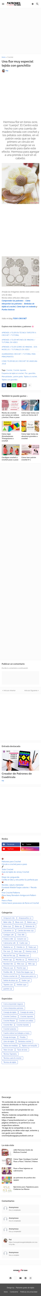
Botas (18, 926)
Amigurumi (9, 918)
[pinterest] (25, 1278)
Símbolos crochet (24, 1041)
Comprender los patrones (12, 301)
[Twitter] (9, 385)
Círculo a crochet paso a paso (14, 864)
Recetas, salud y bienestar (13, 885)
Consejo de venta (26, 1012)
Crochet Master (9, 1021)
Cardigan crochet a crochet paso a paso (10, 458)
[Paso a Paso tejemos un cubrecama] (7, 1170)
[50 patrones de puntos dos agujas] (7, 1180)
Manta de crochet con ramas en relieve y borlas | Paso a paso (10, 415)
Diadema (8, 947)
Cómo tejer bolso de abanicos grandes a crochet (29, 436)
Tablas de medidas (10, 1046)
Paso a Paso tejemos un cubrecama (23, 1169)
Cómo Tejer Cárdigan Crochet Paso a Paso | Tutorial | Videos (25, 1160)
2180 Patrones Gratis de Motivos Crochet (23, 1151)
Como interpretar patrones (13, 1008)
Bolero (31, 922)
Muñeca (32, 960)
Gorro (18, 951)
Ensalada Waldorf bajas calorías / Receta (19, 887)
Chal (21, 935)
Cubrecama (9, 943)
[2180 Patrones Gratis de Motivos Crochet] (7, 1152)
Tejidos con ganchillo (9, 380)
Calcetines (8, 930)
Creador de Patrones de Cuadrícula (17, 775)
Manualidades (7, 376)
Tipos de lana (22, 1050)
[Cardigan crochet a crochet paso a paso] (11, 449)
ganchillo (31, 373)
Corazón (21, 939)
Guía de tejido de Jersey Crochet (15, 872)
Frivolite (23, 1037)
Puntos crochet (10, 976)
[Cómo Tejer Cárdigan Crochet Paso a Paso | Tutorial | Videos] (7, 1161)
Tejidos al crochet (30, 376)
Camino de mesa (25, 930)
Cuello (23, 943)
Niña (20, 964)
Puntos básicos (8, 310)
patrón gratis (18, 376)
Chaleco (8, 939)
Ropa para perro (28, 976)
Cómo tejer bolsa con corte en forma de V (30, 414)
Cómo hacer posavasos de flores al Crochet (20, 903)
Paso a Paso (7, 900)
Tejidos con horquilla (29, 1046)
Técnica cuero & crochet (12, 1058)
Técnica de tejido (9, 1062)
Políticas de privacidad (28, 1292)
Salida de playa (10, 980)
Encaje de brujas (9, 1037)
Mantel (7, 960)
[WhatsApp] (14, 385)
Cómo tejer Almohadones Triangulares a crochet (8, 437)
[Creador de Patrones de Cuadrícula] (20, 760)
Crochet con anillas (26, 1021)
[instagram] (30, 1278)
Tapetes (8, 985)
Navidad (8, 964)
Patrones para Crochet (11, 861)
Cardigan (8, 935)
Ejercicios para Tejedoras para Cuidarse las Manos (25, 1188)
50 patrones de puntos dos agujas (24, 1179)
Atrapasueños (25, 918)
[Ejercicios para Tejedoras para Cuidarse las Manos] (7, 1189)
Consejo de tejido (9, 1012)
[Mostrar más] (29, 385)
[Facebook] (4, 385)
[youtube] (20, 1278)
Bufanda (30, 926)
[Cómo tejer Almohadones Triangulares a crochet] (11, 426)
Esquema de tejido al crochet (13, 373)
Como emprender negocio (13, 1004)
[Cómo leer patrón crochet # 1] (30, 449)
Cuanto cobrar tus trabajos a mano (16, 1033)
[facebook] (10, 1278)
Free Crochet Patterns (11, 893)
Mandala (24, 955)
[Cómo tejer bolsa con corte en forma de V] (30, 405)
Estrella (21, 947)
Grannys (31, 951)
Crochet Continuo (9, 1016)
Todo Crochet (7, 869)
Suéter (26, 980)
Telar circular (8, 1050)
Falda (32, 947)
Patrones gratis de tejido (25, 1288)
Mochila (20, 960)
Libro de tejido (8, 1041)
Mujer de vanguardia (10, 877)
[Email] (24, 385)
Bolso (7, 926)
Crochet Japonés (19, 370)
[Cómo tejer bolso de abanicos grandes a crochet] (30, 426)
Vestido (21, 985)
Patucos (8, 968)
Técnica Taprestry (10, 1054)
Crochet (10, 57)
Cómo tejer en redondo (26, 307)
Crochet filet (8, 1025)
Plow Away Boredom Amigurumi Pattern (19, 895)
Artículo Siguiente (30, 690)
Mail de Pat (9, 955)
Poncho (21, 968)
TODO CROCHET (20, 318)
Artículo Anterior (9, 690)
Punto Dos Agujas (24, 972)
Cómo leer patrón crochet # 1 (28, 458)
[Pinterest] (19, 385)
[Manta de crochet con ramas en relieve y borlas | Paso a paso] (11, 405)
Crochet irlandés (23, 1025)
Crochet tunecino (9, 1029)
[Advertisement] (20, 31)
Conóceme (14, 1292)
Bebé (7, 922)
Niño (31, 964)
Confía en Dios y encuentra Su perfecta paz (20, 880)
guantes (7, 989)
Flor (26, 373)
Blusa (19, 922)
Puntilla (7, 972)
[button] (3, 4)
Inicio (3, 57)
